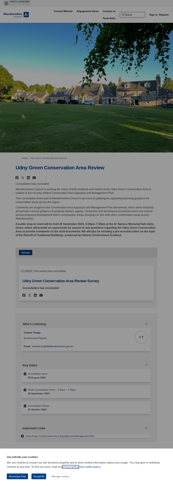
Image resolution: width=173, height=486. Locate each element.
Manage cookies (60, 476)
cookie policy (92, 466)
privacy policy (70, 466)
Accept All (39, 476)
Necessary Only (17, 476)
